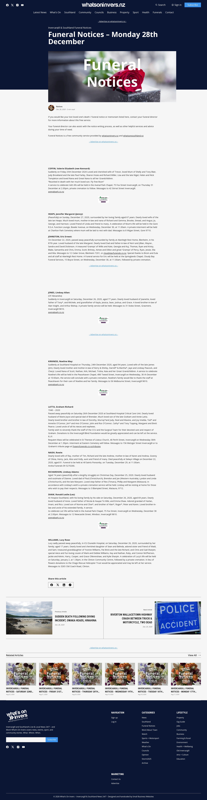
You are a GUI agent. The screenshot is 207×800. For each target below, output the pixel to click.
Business (112, 12)
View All (192, 655)
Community (85, 12)
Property (124, 12)
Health (145, 12)
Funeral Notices (148, 726)
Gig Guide (181, 722)
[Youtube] (22, 5)
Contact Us (116, 779)
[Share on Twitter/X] (58, 585)
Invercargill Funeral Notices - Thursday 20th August (85, 690)
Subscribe (193, 4)
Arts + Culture (182, 755)
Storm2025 (146, 759)
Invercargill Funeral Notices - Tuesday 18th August (150, 690)
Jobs (178, 726)
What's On (55, 12)
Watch (144, 734)
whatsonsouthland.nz (133, 135)
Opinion (145, 755)
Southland (69, 12)
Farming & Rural (184, 738)
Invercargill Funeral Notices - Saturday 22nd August (19, 690)
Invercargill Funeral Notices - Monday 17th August (183, 690)
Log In (113, 722)
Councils (99, 12)
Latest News (39, 12)
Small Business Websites (143, 796)
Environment (182, 742)
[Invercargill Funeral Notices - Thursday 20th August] (87, 674)
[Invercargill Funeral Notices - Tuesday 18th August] (153, 674)
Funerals (157, 12)
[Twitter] (12, 5)
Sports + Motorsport (150, 738)
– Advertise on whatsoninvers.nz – (103, 141)
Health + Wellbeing (185, 747)
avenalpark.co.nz (56, 191)
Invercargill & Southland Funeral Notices (69, 28)
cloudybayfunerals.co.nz (115, 253)
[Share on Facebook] (51, 585)
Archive (145, 763)
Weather (145, 742)
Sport (136, 12)
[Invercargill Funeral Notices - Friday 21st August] (54, 674)
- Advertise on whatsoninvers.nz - (112, 21)
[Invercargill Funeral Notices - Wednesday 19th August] (120, 674)
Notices (59, 106)
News (144, 718)
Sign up (114, 718)
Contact (169, 12)
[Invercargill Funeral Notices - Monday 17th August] (186, 674)
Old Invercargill (183, 751)
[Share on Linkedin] (64, 585)
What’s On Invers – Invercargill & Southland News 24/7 (83, 796)
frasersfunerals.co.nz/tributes (87, 446)
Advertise (115, 783)
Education (181, 759)
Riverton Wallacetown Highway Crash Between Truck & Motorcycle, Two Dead (131, 618)
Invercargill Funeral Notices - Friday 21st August (50, 690)
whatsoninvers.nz (110, 135)
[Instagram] (17, 5)
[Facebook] (7, 5)
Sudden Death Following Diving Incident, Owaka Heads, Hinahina (75, 618)
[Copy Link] (70, 585)
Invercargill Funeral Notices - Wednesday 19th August (119, 690)
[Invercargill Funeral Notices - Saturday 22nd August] (21, 674)
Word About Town (149, 730)
